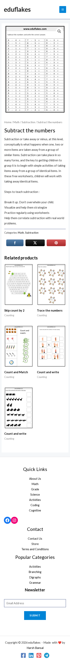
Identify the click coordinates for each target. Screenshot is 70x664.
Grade (35, 489)
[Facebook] (7, 520)
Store (35, 544)
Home (7, 122)
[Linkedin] (31, 655)
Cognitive (35, 510)
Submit (35, 615)
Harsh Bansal (35, 648)
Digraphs (35, 577)
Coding (35, 505)
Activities (35, 499)
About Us (35, 478)
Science (35, 494)
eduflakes (17, 9)
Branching (35, 572)
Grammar (35, 582)
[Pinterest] (39, 655)
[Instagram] (14, 520)
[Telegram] (46, 655)
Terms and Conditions (35, 549)
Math (16, 122)
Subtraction (28, 122)
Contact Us (35, 538)
